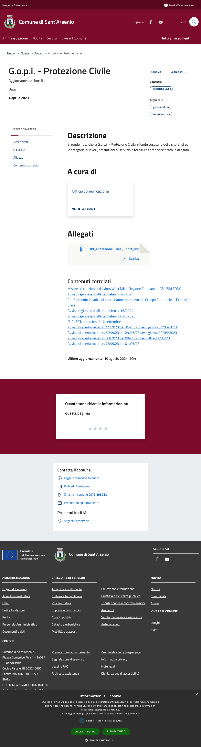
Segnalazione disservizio (68, 659)
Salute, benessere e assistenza (121, 617)
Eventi (155, 629)
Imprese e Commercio (66, 610)
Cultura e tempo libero (67, 596)
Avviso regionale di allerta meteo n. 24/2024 (100, 294)
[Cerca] (194, 21)
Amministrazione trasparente (121, 652)
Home (11, 53)
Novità (25, 53)
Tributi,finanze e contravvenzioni (123, 603)
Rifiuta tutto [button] (116, 731)
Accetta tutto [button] (85, 731)
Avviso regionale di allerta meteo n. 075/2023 (101, 316)
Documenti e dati (13, 631)
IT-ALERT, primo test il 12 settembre (94, 321)
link (138, 713)
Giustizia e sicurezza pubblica (120, 596)
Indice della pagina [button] (24, 129)
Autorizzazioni (110, 624)
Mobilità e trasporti (64, 631)
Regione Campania (14, 5)
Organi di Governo (14, 589)
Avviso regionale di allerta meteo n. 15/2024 (100, 310)
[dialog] (100, 718)
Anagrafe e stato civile (67, 589)
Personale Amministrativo (19, 624)
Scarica (134, 258)
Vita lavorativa (61, 603)
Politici (6, 617)
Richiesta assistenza (65, 673)
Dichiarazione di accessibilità (120, 673)
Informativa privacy (114, 659)
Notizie (155, 589)
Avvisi (38, 53)
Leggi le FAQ (60, 666)
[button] (100, 740)
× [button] (196, 694)
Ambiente (107, 610)
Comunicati (158, 596)
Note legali (108, 666)
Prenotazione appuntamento (71, 652)
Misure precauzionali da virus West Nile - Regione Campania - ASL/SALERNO (125, 288)
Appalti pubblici (62, 617)
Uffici (5, 603)
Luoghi (155, 622)
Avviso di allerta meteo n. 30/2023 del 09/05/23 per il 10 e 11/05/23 (119, 338)
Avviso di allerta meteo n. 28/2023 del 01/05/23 (104, 343)
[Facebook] (149, 21)
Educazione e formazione (117, 588)
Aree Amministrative (16, 596)
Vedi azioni (177, 72)
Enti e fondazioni (13, 610)
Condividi (157, 72)
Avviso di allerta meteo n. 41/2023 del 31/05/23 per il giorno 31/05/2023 (122, 327)
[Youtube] (159, 21)
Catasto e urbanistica (66, 624)
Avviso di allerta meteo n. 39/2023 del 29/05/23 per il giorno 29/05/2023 (122, 332)
